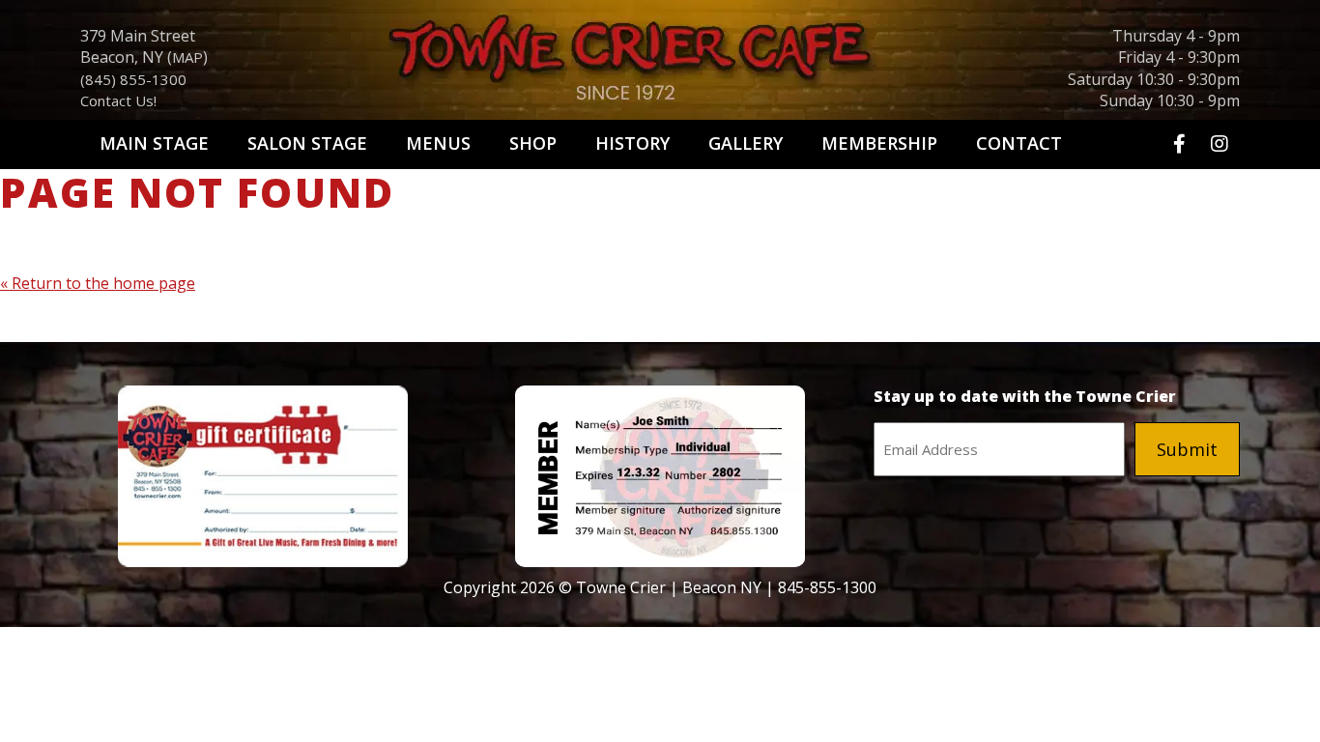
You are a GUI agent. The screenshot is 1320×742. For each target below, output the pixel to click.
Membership (879, 143)
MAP (187, 57)
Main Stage (154, 143)
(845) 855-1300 (133, 79)
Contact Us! (118, 100)
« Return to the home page (97, 283)
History (632, 143)
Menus (438, 143)
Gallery (745, 143)
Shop (533, 143)
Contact (1019, 143)
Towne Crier (660, 64)
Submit (1187, 449)
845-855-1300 (827, 587)
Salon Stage (307, 143)
